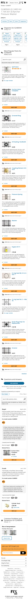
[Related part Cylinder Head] (7, 505)
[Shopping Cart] (25, 3)
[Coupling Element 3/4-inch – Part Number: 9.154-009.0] (6, 170)
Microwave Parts (9, 584)
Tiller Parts (22, 587)
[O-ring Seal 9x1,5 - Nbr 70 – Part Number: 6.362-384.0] (6, 302)
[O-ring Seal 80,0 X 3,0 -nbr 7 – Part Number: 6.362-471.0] (6, 275)
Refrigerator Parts (14, 580)
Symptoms (23, 21)
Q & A (16, 21)
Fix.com (3, 558)
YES (12, 445)
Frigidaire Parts (7, 572)
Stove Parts (7, 582)
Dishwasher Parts (20, 578)
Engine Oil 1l (16, 247)
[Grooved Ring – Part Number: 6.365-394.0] (6, 118)
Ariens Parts (17, 568)
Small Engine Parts (18, 585)
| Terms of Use (9, 598)
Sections (4, 21)
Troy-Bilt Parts (13, 577)
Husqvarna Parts (19, 572)
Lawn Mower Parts (9, 585)
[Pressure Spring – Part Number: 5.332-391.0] (6, 197)
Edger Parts (16, 587)
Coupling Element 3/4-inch (19, 168)
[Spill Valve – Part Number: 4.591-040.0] (6, 69)
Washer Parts (6, 580)
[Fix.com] (3, 2)
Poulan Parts (6, 577)
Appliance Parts (18, 584)
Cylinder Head (16, 503)
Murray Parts (20, 575)
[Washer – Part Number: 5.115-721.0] (6, 223)
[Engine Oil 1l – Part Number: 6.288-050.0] (6, 249)
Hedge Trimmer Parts (8, 587)
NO (16, 445)
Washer (14, 220)
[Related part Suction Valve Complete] (7, 453)
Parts (10, 21)
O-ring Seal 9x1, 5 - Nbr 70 (19, 300)
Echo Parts (19, 570)
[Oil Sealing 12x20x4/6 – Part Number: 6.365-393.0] (6, 144)
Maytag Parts (7, 575)
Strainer (14, 348)
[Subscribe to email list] (23, 552)
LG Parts (21, 573)
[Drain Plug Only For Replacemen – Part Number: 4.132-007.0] (6, 324)
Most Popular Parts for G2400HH (12, 51)
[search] (20, 3)
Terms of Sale (18, 598)
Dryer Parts (21, 580)
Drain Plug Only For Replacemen (18, 322)
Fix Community (5, 565)
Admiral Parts (10, 568)
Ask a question (14, 383)
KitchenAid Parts (14, 573)
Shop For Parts (5, 563)
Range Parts (19, 582)
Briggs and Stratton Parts (10, 570)
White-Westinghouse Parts (9, 578)
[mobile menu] (7, 3)
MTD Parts (13, 575)
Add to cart (14, 107)
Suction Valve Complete (16, 90)
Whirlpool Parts (20, 577)
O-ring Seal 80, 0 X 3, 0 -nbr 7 (19, 273)
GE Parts (13, 572)
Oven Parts (13, 582)
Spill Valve (15, 67)
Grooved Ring (16, 115)
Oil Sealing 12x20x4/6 (19, 142)
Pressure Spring (17, 194)
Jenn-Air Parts (7, 573)
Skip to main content (14, 7)
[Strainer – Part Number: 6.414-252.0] (6, 350)
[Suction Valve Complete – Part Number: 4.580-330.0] (6, 92)
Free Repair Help (5, 560)
